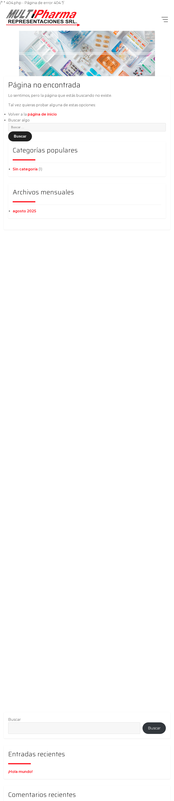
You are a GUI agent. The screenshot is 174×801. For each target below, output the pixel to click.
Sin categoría (25, 169)
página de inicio (42, 114)
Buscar (14, 719)
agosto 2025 (24, 211)
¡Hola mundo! (20, 772)
